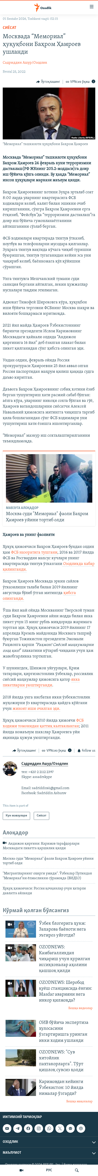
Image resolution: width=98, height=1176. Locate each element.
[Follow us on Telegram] (17, 1128)
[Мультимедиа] (21, 1170)
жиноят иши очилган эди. (36, 709)
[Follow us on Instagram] (38, 1128)
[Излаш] (77, 1170)
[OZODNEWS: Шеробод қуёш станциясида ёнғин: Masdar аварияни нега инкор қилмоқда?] (20, 988)
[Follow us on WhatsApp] (49, 1128)
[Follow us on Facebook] (28, 1128)
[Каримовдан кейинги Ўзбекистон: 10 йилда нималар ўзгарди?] (20, 1087)
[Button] (48, 82)
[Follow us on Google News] (70, 1128)
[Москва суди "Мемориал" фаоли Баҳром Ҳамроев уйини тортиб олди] (49, 478)
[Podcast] (81, 1128)
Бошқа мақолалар (79, 1101)
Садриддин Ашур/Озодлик (25, 63)
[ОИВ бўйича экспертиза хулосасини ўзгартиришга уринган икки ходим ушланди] (20, 1028)
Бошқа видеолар (80, 1008)
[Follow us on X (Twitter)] (59, 1128)
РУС (49, 1170)
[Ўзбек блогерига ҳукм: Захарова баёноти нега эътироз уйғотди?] (20, 929)
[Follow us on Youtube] (7, 1128)
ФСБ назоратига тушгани (34, 553)
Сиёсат (9, 28)
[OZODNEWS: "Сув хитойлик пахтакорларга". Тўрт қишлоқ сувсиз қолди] (20, 1057)
